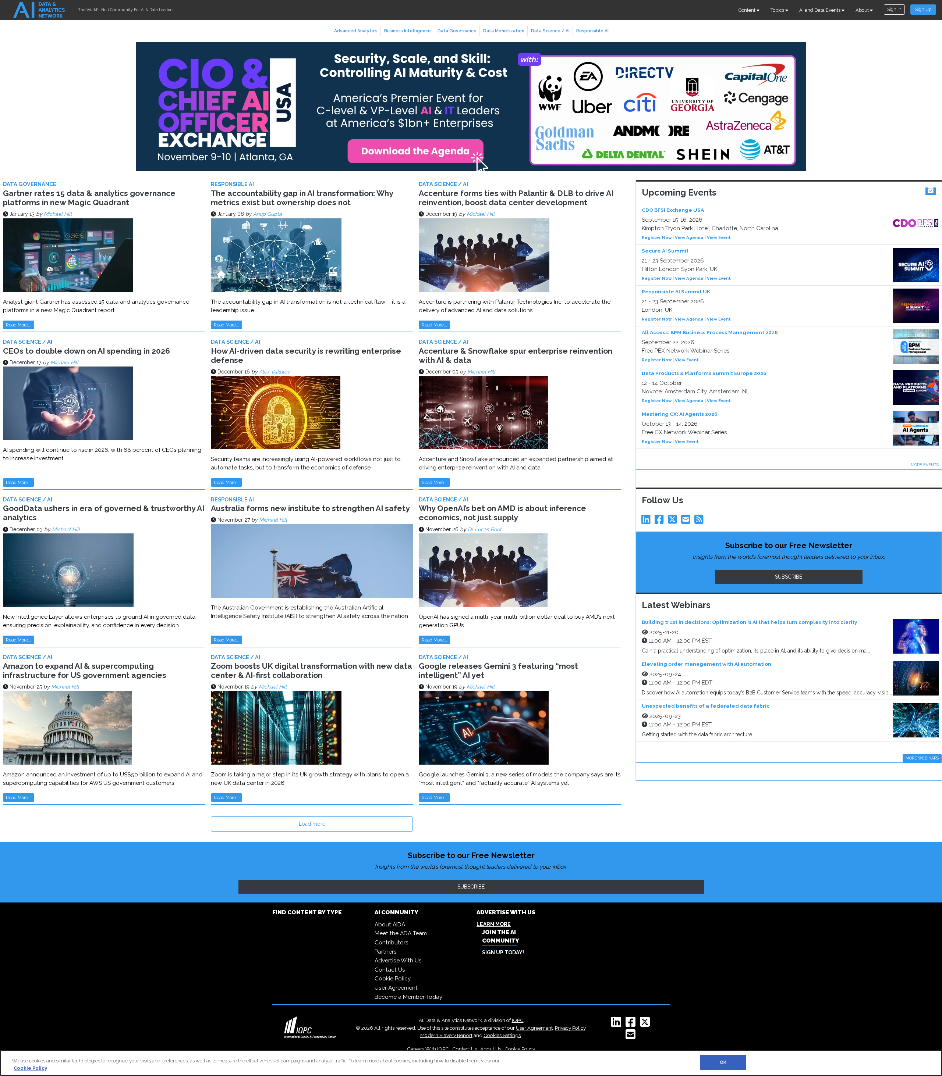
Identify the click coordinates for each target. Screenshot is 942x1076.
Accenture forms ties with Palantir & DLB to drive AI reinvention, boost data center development (516, 198)
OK (723, 1062)
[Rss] (700, 521)
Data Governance (457, 30)
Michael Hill (58, 214)
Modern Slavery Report (446, 1035)
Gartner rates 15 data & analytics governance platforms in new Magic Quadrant (89, 198)
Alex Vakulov (274, 372)
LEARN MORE (494, 924)
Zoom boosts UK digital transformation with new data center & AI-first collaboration (311, 670)
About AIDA (390, 924)
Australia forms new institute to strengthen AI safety (310, 508)
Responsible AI (592, 30)
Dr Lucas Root (485, 529)
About (863, 10)
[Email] (687, 521)
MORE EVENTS (925, 464)
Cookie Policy (393, 978)
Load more (312, 824)
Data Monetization (503, 30)
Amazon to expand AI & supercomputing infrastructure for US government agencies (84, 670)
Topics (778, 10)
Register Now (657, 237)
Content (748, 10)
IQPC (518, 1020)
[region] (471, 1063)
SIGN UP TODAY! (503, 952)
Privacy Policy (570, 1028)
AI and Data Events (820, 10)
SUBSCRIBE (788, 577)
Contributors (391, 942)
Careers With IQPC (428, 1049)
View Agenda (689, 237)
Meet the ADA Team (401, 933)
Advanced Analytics (356, 30)
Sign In (894, 9)
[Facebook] (660, 521)
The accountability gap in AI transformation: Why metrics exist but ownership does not (302, 198)
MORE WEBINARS (922, 758)
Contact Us (390, 969)
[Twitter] (674, 521)
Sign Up (923, 9)
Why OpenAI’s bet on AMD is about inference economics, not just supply (502, 513)
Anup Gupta (267, 214)
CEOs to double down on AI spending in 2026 (86, 350)
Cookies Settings (502, 1035)
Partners (386, 951)
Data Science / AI (550, 30)
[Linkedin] (647, 521)
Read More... (18, 325)
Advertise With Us (398, 960)
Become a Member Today (408, 997)
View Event (719, 237)
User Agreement (396, 987)
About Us (490, 1049)
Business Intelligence (407, 30)
